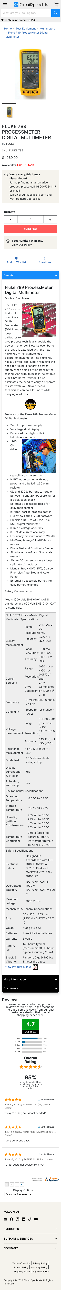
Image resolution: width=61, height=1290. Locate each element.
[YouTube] (37, 1218)
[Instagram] (19, 1218)
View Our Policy (22, 244)
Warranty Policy (39, 1267)
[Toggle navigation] (5, 5)
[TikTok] (31, 1218)
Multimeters (47, 28)
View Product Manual (19, 966)
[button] (5, 5)
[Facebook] (13, 1218)
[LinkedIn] (25, 1218)
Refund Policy (21, 1267)
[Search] (55, 13)
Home (8, 28)
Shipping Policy (22, 1271)
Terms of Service (21, 1263)
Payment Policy (41, 1271)
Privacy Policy (40, 1263)
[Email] (7, 1218)
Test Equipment (26, 28)
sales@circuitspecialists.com (27, 194)
